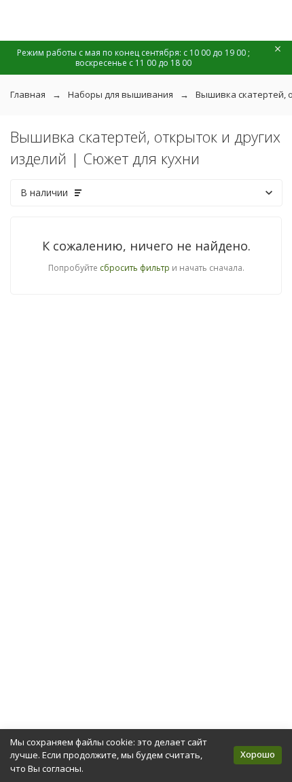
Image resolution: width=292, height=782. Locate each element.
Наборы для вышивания (120, 94)
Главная (27, 94)
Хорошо (257, 754)
